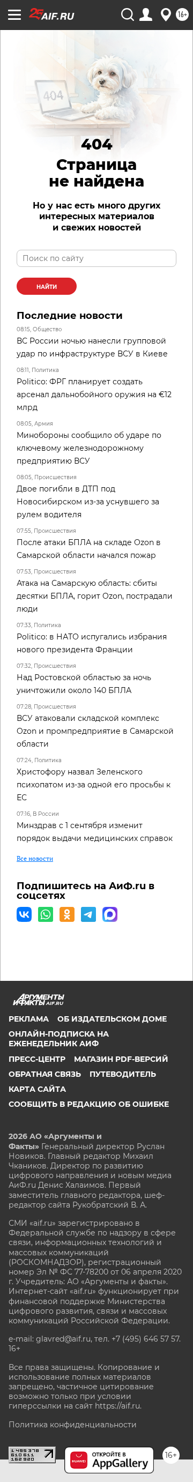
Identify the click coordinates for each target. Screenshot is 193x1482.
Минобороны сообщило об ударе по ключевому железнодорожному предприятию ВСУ (89, 448)
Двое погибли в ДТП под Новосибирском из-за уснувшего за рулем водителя (88, 501)
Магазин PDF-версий (121, 1059)
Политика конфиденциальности (73, 1424)
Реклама (29, 1019)
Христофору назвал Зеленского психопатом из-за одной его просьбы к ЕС (93, 784)
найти (46, 287)
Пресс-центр (37, 1059)
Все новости (35, 858)
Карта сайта (37, 1089)
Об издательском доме (112, 1019)
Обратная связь (45, 1074)
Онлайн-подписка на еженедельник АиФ (59, 1038)
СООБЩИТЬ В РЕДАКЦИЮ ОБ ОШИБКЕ (89, 1104)
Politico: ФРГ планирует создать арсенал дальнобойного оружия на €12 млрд (94, 394)
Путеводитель (123, 1074)
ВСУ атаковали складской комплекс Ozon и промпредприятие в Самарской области (95, 731)
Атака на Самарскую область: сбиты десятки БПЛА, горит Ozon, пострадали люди (95, 596)
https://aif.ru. (118, 1406)
